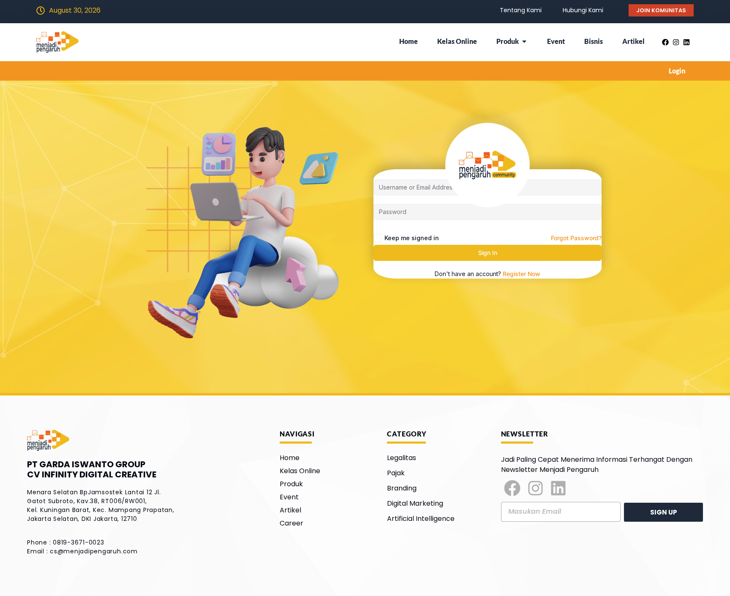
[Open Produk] (524, 41)
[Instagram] (535, 488)
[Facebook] (512, 488)
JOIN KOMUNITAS (661, 10)
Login (677, 71)
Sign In (487, 252)
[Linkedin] (558, 488)
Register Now (521, 273)
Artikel (290, 510)
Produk (291, 484)
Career (291, 523)
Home (290, 458)
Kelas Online (300, 471)
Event (289, 497)
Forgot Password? (576, 237)
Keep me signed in (411, 237)
